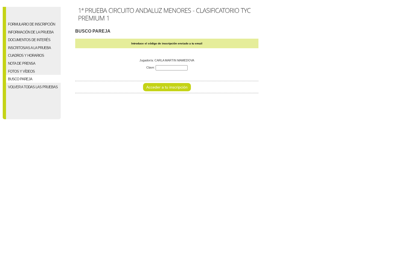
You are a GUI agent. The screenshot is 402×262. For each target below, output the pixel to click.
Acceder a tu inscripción (167, 87)
